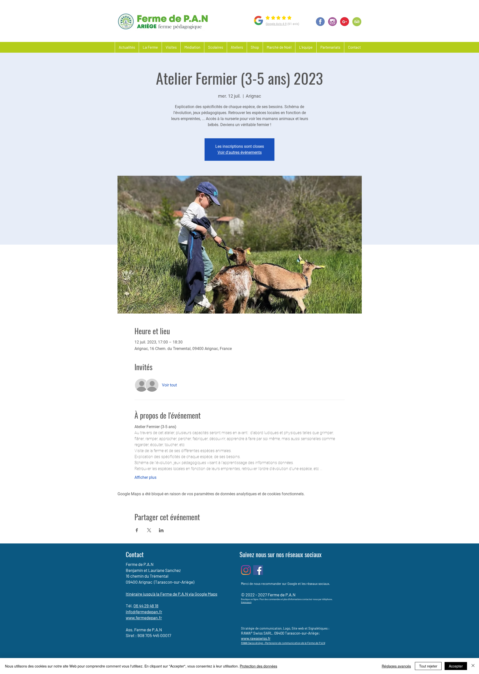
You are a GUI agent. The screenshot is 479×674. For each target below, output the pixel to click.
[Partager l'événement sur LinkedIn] (161, 530)
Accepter (456, 666)
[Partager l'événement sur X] (149, 530)
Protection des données (258, 666)
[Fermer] (473, 666)
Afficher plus (145, 477)
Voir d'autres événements (240, 152)
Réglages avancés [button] (396, 666)
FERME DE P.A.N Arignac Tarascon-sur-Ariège (243, 7)
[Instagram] (246, 570)
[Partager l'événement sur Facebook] (136, 530)
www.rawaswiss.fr (255, 638)
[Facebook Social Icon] (258, 570)
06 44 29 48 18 (145, 605)
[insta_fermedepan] (332, 21)
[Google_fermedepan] (345, 21)
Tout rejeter (428, 666)
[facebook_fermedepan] (320, 21)
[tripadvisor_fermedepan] (357, 21)
